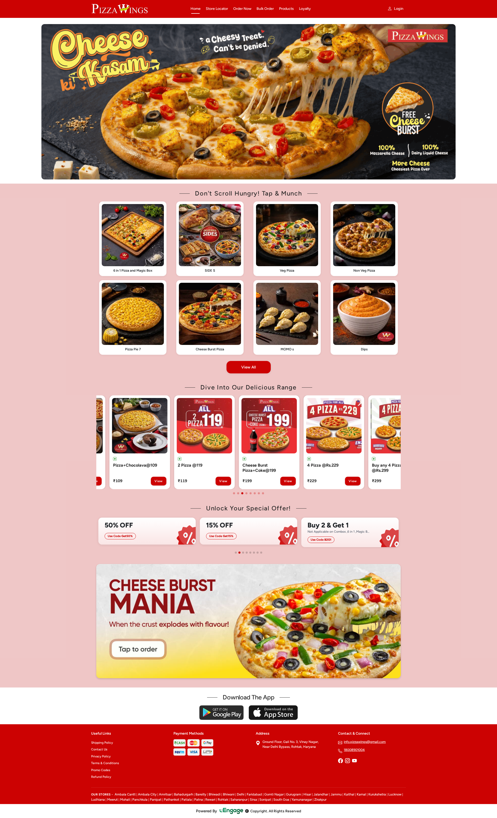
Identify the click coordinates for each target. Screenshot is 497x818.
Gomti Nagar (274, 794)
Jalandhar (320, 794)
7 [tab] (259, 493)
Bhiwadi (215, 794)
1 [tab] (234, 493)
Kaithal (349, 794)
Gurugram (293, 794)
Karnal (361, 794)
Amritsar (165, 794)
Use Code (152, 536)
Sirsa (253, 799)
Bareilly (200, 794)
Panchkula (140, 799)
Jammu (336, 794)
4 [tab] (246, 493)
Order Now (242, 8)
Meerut (112, 799)
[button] (132, 238)
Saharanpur (238, 799)
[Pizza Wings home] (137, 9)
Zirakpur (320, 799)
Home (196, 8)
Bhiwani (229, 794)
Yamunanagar (301, 799)
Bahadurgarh (183, 794)
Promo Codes (100, 770)
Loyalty (305, 8)
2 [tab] (238, 493)
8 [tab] (263, 493)
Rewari (210, 799)
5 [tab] (251, 493)
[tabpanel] (130, 442)
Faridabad (254, 794)
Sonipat (265, 799)
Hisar (307, 794)
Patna (198, 799)
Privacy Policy (101, 756)
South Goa (281, 799)
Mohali (125, 799)
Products (286, 8)
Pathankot (171, 799)
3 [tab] (242, 493)
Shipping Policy (102, 742)
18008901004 (354, 750)
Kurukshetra (377, 794)
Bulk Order (265, 8)
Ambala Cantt (125, 794)
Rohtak (223, 799)
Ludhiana (98, 799)
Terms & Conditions (105, 763)
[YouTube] (354, 761)
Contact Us (99, 749)
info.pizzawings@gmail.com (365, 742)
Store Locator (217, 8)
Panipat (156, 799)
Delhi (240, 794)
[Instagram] (347, 761)
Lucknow (394, 794)
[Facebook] (340, 761)
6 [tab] (255, 493)
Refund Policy (101, 777)
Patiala (186, 799)
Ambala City (147, 794)
